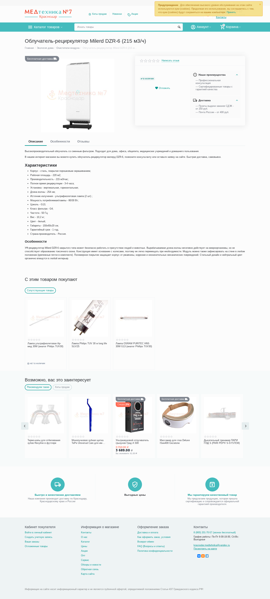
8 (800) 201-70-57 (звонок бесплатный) (215, 532)
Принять (231, 12)
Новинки (117, 14)
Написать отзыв (170, 60)
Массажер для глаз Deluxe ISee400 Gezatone (175, 442)
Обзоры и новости (91, 564)
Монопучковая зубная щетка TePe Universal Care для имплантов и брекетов (87, 442)
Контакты (86, 532)
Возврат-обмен (145, 541)
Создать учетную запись (38, 537)
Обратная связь (90, 569)
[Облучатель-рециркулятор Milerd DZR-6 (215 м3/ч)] (78, 95)
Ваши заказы (32, 541)
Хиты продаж (99, 14)
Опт (83, 555)
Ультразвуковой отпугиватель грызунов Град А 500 (132, 442)
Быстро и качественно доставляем (57, 494)
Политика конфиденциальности (154, 550)
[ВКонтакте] (199, 556)
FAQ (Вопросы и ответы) (151, 546)
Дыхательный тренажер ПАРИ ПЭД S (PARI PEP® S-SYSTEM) (222, 442)
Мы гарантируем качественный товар (212, 494)
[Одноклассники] (203, 556)
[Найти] (179, 27)
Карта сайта (87, 573)
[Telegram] (207, 556)
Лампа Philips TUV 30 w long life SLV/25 (89, 345)
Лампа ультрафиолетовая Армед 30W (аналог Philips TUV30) (45, 345)
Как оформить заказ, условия (153, 537)
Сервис (85, 560)
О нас (84, 537)
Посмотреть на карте (205, 548)
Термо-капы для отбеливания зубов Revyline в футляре (44, 442)
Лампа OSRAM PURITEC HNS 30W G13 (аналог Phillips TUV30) (134, 345)
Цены (84, 546)
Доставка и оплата (147, 532)
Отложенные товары (36, 546)
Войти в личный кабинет (38, 532)
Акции (134, 14)
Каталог (85, 541)
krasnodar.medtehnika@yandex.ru (212, 545)
